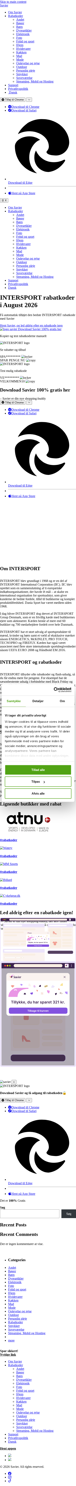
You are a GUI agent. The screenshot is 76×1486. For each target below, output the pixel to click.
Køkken (21, 52)
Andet (20, 19)
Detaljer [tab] (38, 701)
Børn (19, 27)
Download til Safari (23, 110)
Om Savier (15, 12)
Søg (2, 1207)
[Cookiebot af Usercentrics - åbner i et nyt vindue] (54, 689)
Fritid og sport (25, 41)
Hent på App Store (23, 193)
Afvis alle (38, 793)
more (11, 1340)
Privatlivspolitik (18, 88)
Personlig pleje (25, 70)
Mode (20, 59)
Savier (4, 5)
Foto (19, 37)
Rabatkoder (15, 16)
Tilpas (35, 781)
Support (13, 85)
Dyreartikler (24, 30)
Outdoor (21, 67)
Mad (19, 56)
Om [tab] (62, 701)
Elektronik (23, 34)
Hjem (19, 45)
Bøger (20, 23)
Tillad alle (38, 770)
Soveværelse (24, 78)
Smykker (22, 74)
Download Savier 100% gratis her (39, 329)
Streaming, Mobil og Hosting (35, 81)
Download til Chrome (25, 106)
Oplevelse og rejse (28, 63)
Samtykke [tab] (14, 701)
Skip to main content (13, 1)
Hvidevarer (23, 48)
